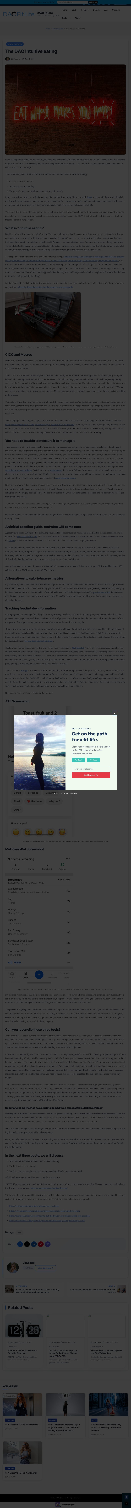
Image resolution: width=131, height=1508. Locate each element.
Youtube (93, 760)
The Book (78, 760)
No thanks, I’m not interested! (65, 793)
